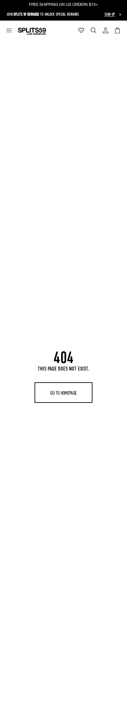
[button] (9, 30)
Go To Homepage (63, 393)
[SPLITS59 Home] (32, 31)
